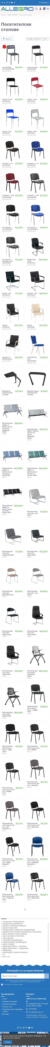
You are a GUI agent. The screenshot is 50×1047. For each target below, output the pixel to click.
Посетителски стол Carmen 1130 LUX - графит (33, 748)
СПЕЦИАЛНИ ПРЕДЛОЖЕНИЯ (13, 922)
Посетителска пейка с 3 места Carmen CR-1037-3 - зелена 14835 (32, 471)
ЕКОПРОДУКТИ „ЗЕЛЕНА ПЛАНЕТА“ (15, 952)
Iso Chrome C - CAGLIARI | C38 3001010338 (7, 261)
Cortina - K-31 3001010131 (6, 132)
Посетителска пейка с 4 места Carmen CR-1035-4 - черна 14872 (7, 509)
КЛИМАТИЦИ (7, 950)
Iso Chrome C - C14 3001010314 (32, 228)
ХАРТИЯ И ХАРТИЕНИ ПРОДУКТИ (14, 926)
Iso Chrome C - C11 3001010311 (7, 228)
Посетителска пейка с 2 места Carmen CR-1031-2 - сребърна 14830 (7, 427)
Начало (4, 919)
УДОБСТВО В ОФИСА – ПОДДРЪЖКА (15, 948)
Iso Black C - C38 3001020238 (33, 196)
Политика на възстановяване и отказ (13, 1010)
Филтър (8, 39)
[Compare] (21, 52)
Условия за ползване (10, 1001)
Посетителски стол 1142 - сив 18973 (32, 513)
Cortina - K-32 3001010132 (32, 132)
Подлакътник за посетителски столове (33, 393)
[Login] (40, 9)
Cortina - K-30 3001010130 (32, 100)
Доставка (6, 1014)
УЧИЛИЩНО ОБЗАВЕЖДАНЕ (13, 940)
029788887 (32, 1009)
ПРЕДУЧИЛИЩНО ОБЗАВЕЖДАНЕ (15, 942)
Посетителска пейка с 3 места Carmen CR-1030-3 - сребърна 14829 (32, 433)
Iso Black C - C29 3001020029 (8, 196)
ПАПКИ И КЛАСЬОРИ (10, 928)
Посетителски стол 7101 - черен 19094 (32, 633)
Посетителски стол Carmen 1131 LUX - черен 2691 (33, 896)
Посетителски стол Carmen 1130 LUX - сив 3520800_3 (8, 826)
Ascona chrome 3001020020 (32, 68)
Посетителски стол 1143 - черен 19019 (32, 553)
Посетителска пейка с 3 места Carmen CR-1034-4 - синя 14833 (7, 471)
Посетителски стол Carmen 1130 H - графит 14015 (32, 709)
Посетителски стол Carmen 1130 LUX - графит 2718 (8, 790)
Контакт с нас (7, 1007)
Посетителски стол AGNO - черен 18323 (7, 714)
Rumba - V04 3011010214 (6, 294)
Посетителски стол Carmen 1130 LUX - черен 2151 (33, 825)
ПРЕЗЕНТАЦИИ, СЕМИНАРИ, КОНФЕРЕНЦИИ (19, 930)
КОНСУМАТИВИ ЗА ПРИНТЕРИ (13, 936)
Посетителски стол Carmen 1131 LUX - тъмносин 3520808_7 (33, 861)
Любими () (45, 3)
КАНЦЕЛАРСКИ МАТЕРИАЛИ (13, 924)
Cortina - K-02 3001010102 (7, 100)
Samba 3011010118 (30, 326)
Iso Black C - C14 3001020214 (32, 164)
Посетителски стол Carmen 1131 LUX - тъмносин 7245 (8, 897)
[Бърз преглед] (21, 56)
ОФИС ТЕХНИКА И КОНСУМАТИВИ (15, 934)
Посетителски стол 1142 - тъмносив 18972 (8, 553)
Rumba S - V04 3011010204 (32, 294)
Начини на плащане (10, 1004)
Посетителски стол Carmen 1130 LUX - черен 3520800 (8, 861)
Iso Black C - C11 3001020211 (7, 164)
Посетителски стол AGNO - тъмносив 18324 (32, 673)
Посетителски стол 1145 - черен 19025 (7, 633)
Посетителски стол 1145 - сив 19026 (32, 593)
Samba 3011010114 (5, 326)
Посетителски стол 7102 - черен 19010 (7, 672)
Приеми (7, 1042)
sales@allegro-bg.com (35, 1012)
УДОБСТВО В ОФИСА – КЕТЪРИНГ (15, 946)
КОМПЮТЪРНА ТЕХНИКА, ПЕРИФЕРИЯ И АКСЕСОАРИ (22, 932)
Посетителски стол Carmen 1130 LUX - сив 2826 (33, 783)
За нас (5, 999)
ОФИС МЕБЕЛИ (8, 938)
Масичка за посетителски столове (7, 393)
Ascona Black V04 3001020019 (8, 68)
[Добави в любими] (21, 48)
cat (4, 954)
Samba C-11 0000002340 (7, 358)
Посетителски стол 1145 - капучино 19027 (8, 593)
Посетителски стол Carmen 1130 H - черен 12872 (7, 748)
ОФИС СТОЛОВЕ (8, 944)
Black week (6, 956)
